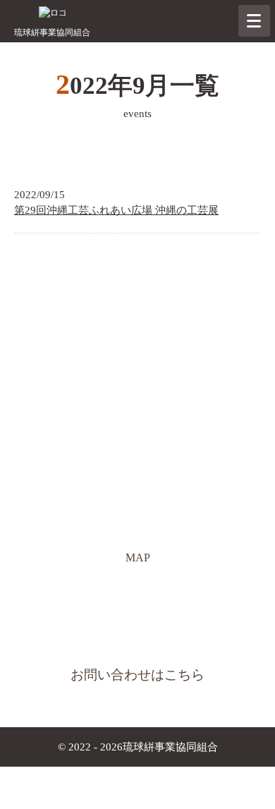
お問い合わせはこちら (137, 674)
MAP (143, 562)
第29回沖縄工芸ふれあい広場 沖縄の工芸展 (116, 210)
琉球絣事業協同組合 (52, 32)
